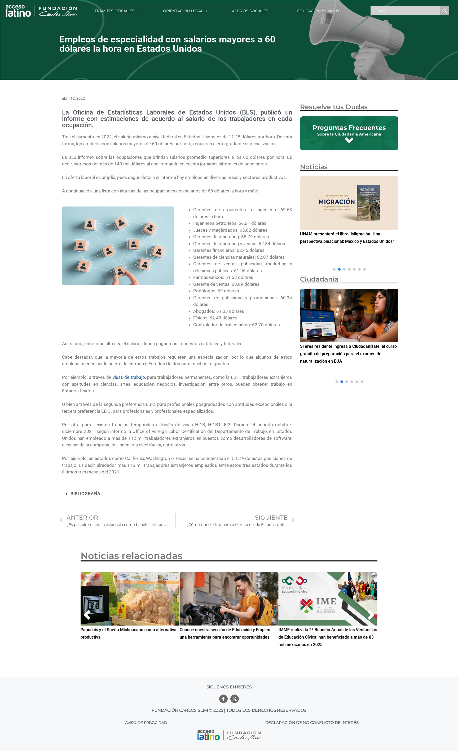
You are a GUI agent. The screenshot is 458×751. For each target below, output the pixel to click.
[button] (177, 494)
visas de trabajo (129, 377)
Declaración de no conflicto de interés (312, 722)
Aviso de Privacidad (146, 722)
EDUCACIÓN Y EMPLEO (319, 10)
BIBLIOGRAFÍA (85, 493)
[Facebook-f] (223, 699)
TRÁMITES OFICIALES (114, 10)
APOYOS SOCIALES (250, 10)
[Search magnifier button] (444, 10)
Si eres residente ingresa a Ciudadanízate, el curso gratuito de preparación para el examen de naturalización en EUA (348, 354)
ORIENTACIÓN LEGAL (183, 10)
